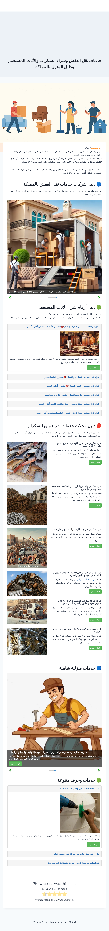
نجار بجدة (66, 756)
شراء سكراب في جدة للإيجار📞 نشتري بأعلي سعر (77, 529)
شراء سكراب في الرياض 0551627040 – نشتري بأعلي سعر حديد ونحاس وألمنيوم (77, 574)
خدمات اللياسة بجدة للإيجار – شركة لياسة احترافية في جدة (73, 863)
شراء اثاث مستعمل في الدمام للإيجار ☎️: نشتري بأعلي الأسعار (72, 377)
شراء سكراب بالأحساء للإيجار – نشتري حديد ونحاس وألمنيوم (77, 630)
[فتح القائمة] (5, 5)
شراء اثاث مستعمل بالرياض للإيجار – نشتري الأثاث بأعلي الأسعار (71, 395)
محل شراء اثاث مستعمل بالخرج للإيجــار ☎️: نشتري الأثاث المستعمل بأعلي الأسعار (63, 326)
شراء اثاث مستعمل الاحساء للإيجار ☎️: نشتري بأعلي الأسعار (73, 386)
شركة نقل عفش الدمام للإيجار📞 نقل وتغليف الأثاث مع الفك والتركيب (43, 291)
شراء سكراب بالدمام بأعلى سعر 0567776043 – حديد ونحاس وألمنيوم (77, 487)
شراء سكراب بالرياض (86, 579)
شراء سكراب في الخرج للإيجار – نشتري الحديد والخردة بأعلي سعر (79, 444)
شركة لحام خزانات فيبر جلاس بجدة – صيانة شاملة (77, 788)
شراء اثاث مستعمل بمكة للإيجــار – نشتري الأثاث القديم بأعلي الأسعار (69, 404)
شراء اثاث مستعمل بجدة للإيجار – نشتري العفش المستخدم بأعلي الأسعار (67, 413)
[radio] (64, 894)
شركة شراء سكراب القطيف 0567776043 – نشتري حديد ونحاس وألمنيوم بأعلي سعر (79, 602)
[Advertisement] (54, 30)
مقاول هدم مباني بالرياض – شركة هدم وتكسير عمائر (76, 854)
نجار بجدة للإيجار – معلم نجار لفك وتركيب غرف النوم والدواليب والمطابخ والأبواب (48, 752)
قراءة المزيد (93, 367)
